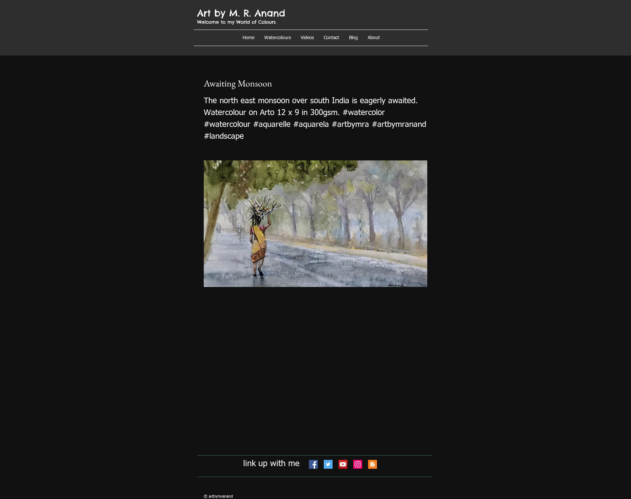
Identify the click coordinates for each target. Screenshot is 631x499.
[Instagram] (357, 464)
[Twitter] (328, 464)
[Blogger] (372, 464)
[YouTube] (343, 464)
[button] (374, 38)
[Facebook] (313, 464)
